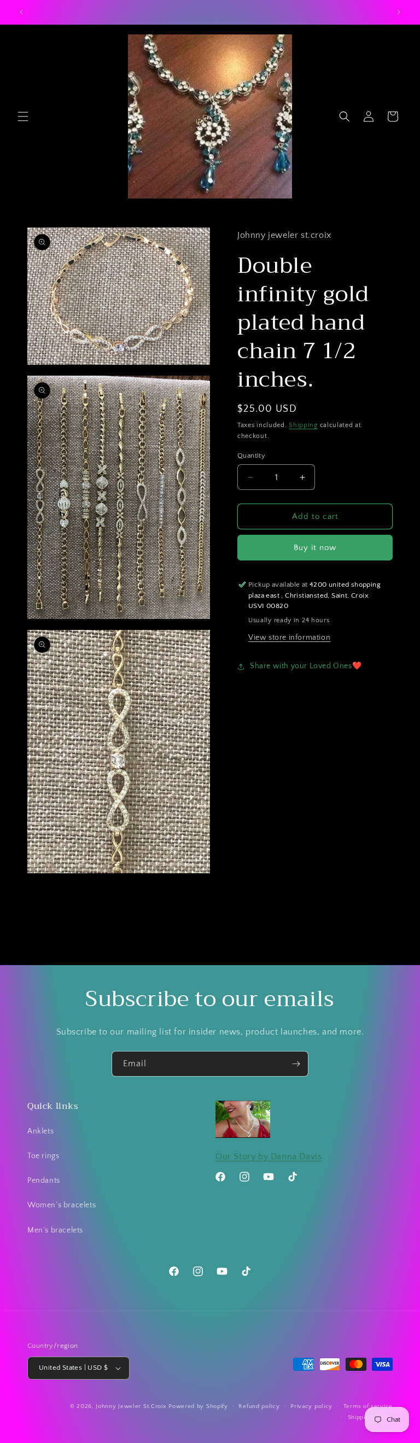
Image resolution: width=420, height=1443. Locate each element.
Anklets (40, 1131)
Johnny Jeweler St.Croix (132, 1406)
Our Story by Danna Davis (268, 1156)
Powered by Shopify (198, 1406)
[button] (23, 116)
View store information (289, 637)
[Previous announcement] (21, 12)
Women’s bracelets (61, 1205)
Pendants (43, 1180)
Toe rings (43, 1156)
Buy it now (315, 547)
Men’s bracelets (55, 1230)
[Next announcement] (399, 12)
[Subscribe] (296, 1064)
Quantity (251, 455)
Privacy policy (311, 1406)
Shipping (303, 425)
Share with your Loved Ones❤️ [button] (305, 666)
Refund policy (258, 1406)
